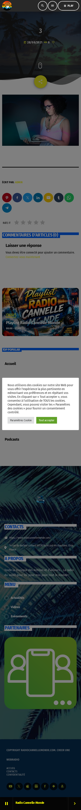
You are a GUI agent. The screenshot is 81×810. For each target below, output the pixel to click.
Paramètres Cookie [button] (21, 420)
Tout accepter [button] (46, 420)
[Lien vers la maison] (7, 6)
